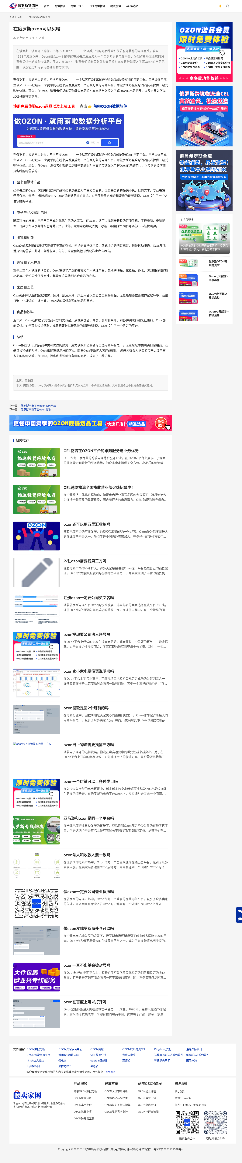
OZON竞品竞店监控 (116, 1111)
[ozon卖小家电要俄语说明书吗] (36, 683)
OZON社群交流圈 (148, 1111)
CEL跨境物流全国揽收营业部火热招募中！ (99, 487)
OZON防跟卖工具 (84, 1118)
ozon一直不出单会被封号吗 (87, 965)
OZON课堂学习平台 (38, 1054)
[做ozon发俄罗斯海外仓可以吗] (36, 940)
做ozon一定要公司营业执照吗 (89, 892)
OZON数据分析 (35, 1049)
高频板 (126, 1060)
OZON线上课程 (147, 1091)
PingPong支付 (162, 1049)
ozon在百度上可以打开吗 (85, 1002)
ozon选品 (132, 6)
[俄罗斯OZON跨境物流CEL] (188, 263)
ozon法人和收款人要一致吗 (87, 855)
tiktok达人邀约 (35, 1060)
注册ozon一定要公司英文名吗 (89, 598)
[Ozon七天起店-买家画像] (188, 280)
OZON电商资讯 (147, 1105)
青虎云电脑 (129, 1054)
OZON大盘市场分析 (116, 1091)
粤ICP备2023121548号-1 (169, 1149)
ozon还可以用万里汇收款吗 (87, 524)
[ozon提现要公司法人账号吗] (36, 646)
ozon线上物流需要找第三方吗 (89, 745)
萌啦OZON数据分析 (85, 1091)
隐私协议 (132, 1149)
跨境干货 (76, 6)
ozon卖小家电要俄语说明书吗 (89, 671)
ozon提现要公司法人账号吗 (87, 634)
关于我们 (180, 1091)
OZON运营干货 (147, 1098)
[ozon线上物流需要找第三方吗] (36, 756)
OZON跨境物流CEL (134, 1049)
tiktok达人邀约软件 (197, 1054)
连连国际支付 (194, 1049)
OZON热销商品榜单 (116, 1098)
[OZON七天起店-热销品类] (188, 298)
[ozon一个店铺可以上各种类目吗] (36, 793)
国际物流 (191, 1060)
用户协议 (120, 1149)
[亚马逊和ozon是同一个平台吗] (36, 830)
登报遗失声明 (162, 1060)
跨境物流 (60, 6)
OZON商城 (97, 1049)
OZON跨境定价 (83, 1098)
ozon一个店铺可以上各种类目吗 (91, 781)
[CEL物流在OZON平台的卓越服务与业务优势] (36, 462)
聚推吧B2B (64, 1066)
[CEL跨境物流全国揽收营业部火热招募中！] (36, 499)
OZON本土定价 (83, 1105)
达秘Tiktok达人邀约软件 (168, 1054)
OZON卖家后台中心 (70, 1049)
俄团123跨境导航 (68, 1054)
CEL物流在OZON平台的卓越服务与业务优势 (101, 451)
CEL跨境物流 (97, 6)
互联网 (29, 380)
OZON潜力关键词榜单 (117, 1105)
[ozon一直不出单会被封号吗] (36, 977)
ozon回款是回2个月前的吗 (86, 708)
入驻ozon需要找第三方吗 (85, 561)
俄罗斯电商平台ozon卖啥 (36, 409)
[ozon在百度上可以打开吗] (36, 1013)
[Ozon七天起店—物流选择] (188, 315)
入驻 (41, 37)
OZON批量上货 (83, 1111)
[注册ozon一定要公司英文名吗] (36, 609)
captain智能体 (99, 1060)
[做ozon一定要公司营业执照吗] (36, 903)
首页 (46, 6)
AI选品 (94, 1066)
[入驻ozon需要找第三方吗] (36, 572)
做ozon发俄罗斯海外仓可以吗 (89, 928)
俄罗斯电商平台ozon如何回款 (38, 405)
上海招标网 (33, 1066)
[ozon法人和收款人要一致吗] (36, 866)
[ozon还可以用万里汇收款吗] (36, 536)
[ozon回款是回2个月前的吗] (36, 719)
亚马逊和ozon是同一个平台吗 (89, 818)
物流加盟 (115, 6)
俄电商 (62, 1060)
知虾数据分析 (98, 1054)
